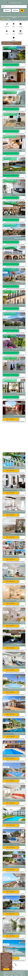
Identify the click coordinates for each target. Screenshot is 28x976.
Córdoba (5, 139)
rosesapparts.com (14, 2)
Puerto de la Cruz (7, 811)
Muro (4, 745)
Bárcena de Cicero (7, 250)
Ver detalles (11, 419)
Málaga (5, 383)
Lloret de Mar (6, 50)
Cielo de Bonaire (7, 855)
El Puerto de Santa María (9, 95)
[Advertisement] (14, 438)
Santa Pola (5, 700)
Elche (4, 361)
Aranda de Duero (7, 206)
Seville (4, 183)
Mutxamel (5, 722)
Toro (4, 228)
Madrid (5, 294)
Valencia (5, 922)
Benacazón (6, 405)
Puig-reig (5, 161)
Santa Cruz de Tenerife (9, 523)
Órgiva (4, 316)
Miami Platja (6, 833)
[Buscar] (22, 10)
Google (9, 956)
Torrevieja (5, 767)
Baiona (5, 272)
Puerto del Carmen (7, 501)
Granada (5, 612)
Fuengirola (5, 900)
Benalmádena (6, 456)
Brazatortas (6, 339)
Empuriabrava (6, 634)
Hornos (5, 117)
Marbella (5, 545)
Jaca (4, 73)
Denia (4, 678)
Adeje (4, 656)
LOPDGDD (6, 966)
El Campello (6, 789)
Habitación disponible (10, 64)
